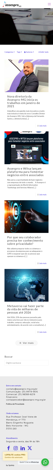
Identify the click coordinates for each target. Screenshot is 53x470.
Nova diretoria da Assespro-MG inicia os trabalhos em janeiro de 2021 (23, 101)
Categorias (8, 52)
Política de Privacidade (15, 404)
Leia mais (42, 126)
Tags (18, 52)
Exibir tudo (44, 52)
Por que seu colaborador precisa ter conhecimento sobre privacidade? (25, 240)
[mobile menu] (49, 4)
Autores (29, 52)
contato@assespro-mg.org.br (22, 389)
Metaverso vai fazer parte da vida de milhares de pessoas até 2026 (25, 309)
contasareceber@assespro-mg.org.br (26, 400)
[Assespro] (12, 4)
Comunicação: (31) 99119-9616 (22, 391)
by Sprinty (10, 465)
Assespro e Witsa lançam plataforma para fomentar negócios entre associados (25, 172)
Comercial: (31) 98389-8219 (20, 394)
